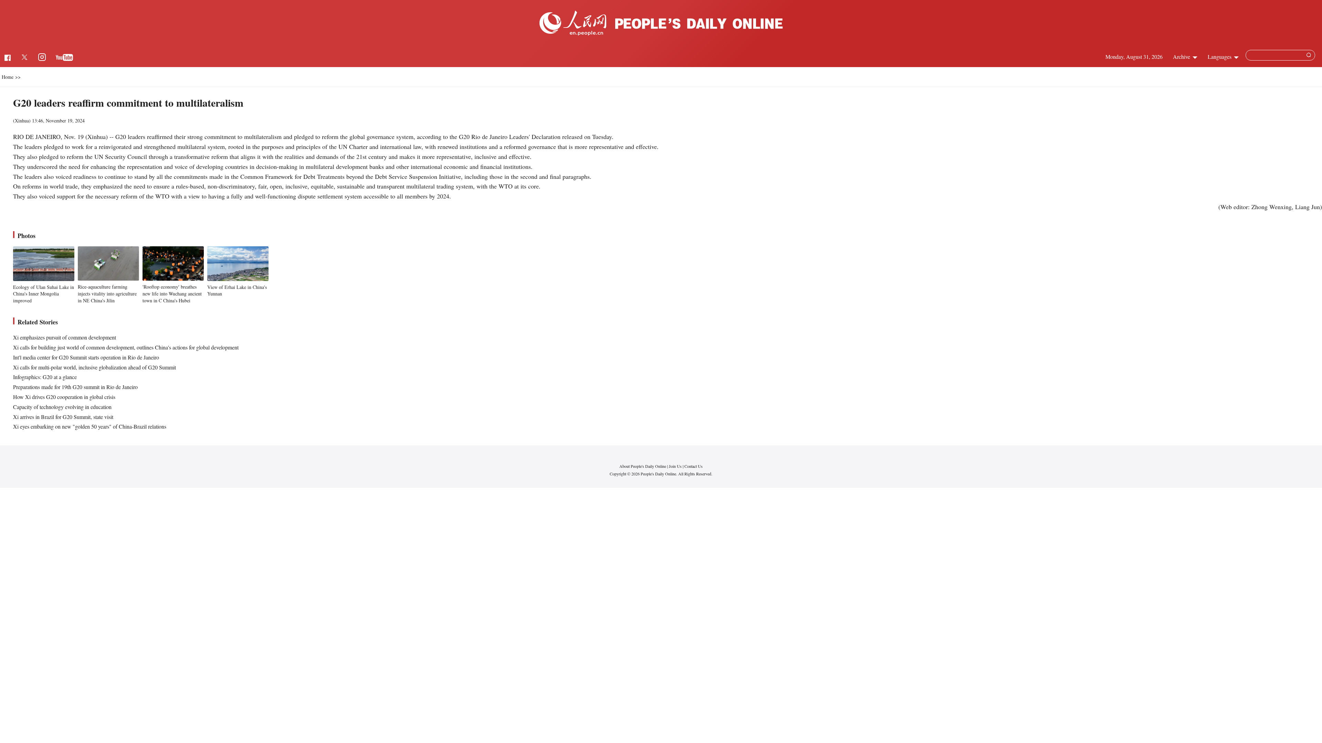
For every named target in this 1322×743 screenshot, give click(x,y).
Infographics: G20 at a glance (45, 376)
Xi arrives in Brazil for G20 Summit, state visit (63, 416)
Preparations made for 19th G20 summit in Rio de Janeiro (75, 386)
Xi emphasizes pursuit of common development (64, 337)
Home (7, 77)
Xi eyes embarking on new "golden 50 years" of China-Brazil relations (89, 426)
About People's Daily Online (642, 466)
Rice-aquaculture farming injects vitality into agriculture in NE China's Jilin (107, 293)
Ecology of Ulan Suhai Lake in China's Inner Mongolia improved (43, 294)
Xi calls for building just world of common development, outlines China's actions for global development (126, 347)
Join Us (676, 466)
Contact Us (693, 466)
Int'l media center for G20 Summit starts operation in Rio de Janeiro (86, 357)
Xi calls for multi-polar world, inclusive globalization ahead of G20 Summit (94, 367)
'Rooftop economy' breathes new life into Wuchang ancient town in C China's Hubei (172, 293)
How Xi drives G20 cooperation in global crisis (64, 396)
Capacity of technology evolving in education (62, 406)
